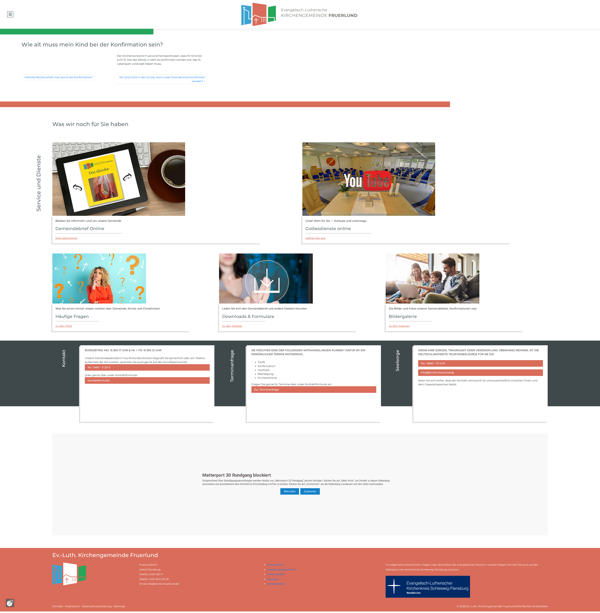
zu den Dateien (232, 326)
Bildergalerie (403, 316)
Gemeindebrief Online (79, 228)
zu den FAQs (63, 326)
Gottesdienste (276, 583)
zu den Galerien (399, 326)
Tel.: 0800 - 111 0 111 (433, 363)
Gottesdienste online (328, 228)
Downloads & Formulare (248, 316)
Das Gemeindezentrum (281, 569)
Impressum (72, 606)
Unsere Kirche (276, 564)
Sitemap (119, 606)
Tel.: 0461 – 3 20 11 (99, 367)
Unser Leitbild (275, 574)
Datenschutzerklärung (97, 606)
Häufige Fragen (72, 316)
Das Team (273, 579)
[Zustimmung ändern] (10, 603)
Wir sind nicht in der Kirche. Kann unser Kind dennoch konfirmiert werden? (162, 79)
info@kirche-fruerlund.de (437, 372)
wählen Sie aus (315, 238)
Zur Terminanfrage (266, 389)
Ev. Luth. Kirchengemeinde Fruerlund (491, 606)
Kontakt (57, 606)
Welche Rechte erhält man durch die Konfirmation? (59, 77)
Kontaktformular (99, 380)
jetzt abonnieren (66, 238)
